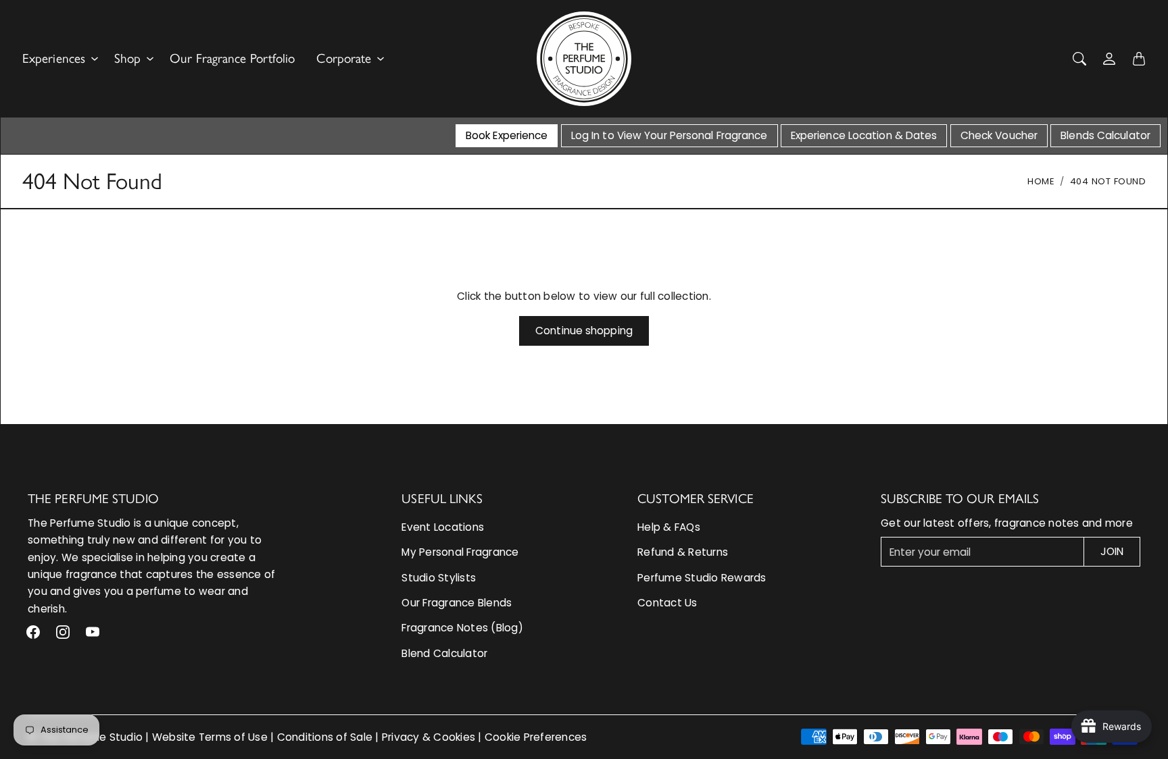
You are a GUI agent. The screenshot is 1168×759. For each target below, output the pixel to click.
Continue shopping (584, 330)
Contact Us (667, 603)
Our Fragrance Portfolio (232, 58)
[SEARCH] (1079, 59)
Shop (127, 58)
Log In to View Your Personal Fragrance (669, 135)
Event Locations (443, 527)
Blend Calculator (444, 653)
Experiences (53, 58)
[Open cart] (1139, 59)
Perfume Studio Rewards (701, 578)
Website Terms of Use (210, 737)
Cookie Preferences (536, 737)
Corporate (343, 58)
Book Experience (507, 135)
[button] (33, 632)
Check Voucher (999, 135)
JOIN (1111, 551)
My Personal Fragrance (460, 552)
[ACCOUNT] (1109, 59)
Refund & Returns (682, 552)
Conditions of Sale (325, 737)
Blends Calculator (1105, 135)
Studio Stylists (439, 578)
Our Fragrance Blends (457, 603)
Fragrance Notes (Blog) (462, 628)
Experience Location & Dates (864, 135)
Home (1040, 181)
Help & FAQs (668, 527)
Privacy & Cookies (428, 737)
